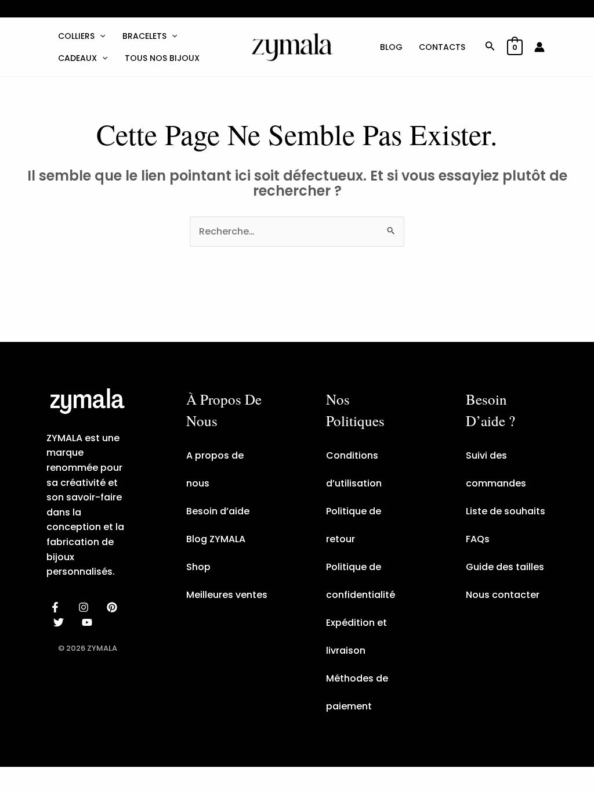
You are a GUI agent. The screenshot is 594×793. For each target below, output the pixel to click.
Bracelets (144, 36)
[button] (100, 36)
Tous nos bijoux (162, 58)
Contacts (442, 47)
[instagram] (85, 607)
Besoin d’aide (217, 511)
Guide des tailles (505, 567)
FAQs (478, 539)
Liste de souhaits (505, 511)
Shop (198, 567)
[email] (89, 622)
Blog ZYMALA (215, 539)
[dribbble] (60, 622)
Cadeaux (77, 58)
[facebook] (57, 607)
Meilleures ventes (226, 594)
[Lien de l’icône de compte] (539, 47)
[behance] (114, 607)
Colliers (76, 36)
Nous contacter (502, 594)
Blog (391, 47)
